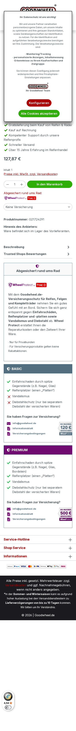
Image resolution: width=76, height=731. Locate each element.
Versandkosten (15, 585)
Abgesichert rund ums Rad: (23, 193)
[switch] (8, 707)
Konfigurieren (39, 103)
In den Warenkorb (50, 184)
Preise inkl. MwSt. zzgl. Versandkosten (31, 174)
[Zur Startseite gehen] (38, 10)
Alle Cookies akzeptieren (39, 113)
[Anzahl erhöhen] (22, 184)
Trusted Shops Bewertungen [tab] (25, 254)
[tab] (37, 246)
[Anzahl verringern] (7, 184)
